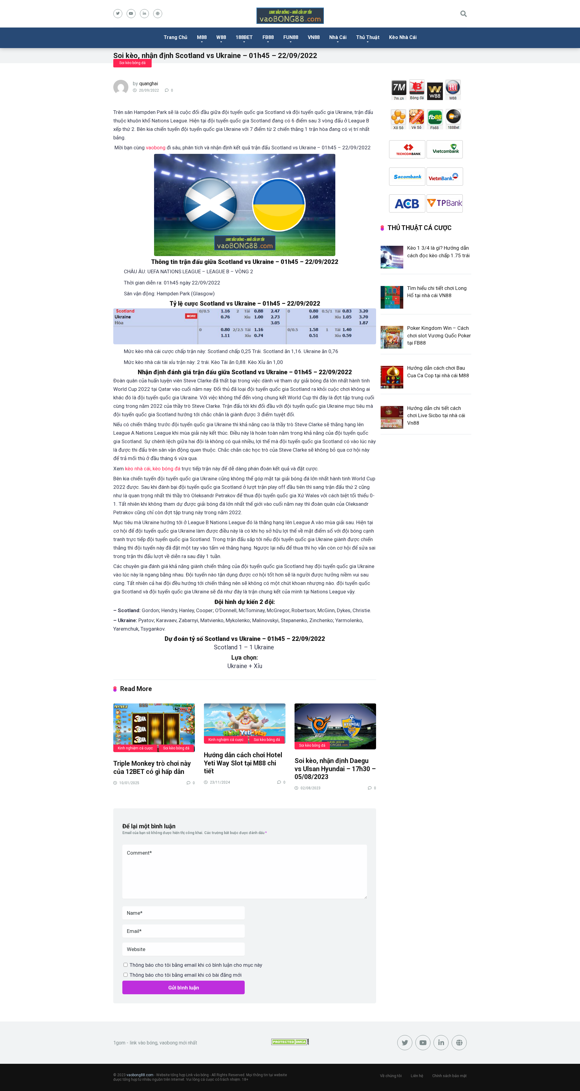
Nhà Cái (337, 37)
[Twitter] (117, 13)
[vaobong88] (290, 16)
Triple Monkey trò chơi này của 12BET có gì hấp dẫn (152, 767)
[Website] (157, 13)
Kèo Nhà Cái (403, 37)
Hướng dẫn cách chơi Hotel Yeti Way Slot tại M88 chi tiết (243, 763)
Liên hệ (417, 1075)
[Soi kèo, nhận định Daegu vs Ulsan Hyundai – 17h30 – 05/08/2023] (335, 726)
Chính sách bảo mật (449, 1075)
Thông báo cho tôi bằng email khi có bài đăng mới (186, 975)
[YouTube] (131, 13)
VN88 (314, 37)
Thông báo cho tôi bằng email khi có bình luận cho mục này (196, 965)
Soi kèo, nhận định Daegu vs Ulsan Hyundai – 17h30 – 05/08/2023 (335, 769)
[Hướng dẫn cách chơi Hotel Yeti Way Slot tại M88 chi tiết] (244, 723)
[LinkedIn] (144, 13)
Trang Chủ (175, 37)
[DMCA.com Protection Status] (290, 1043)
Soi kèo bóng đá (132, 63)
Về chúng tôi (391, 1075)
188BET (244, 37)
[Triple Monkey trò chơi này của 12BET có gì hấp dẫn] (154, 727)
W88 (221, 37)
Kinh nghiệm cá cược (135, 748)
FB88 (268, 37)
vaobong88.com (140, 1075)
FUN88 (290, 37)
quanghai (148, 83)
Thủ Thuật (367, 37)
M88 (202, 37)
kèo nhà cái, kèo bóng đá (152, 469)
